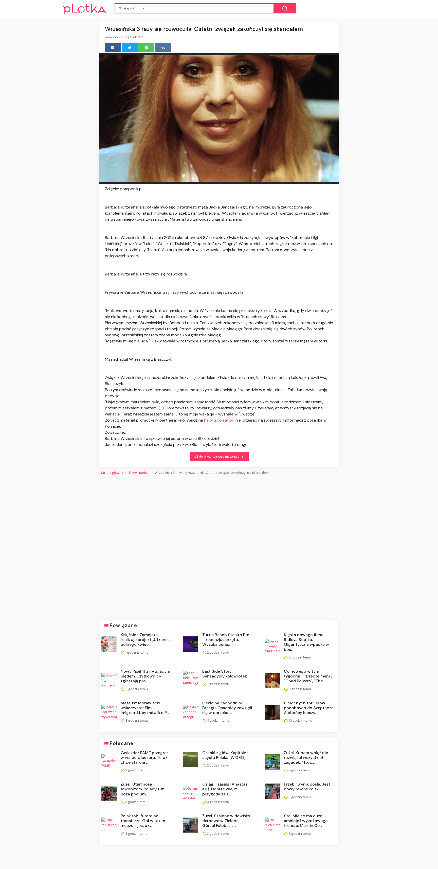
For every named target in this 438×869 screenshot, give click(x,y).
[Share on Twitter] (130, 47)
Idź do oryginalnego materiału (217, 456)
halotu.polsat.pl (218, 420)
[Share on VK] (163, 47)
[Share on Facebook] (113, 47)
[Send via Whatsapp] (146, 47)
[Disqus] (219, 545)
